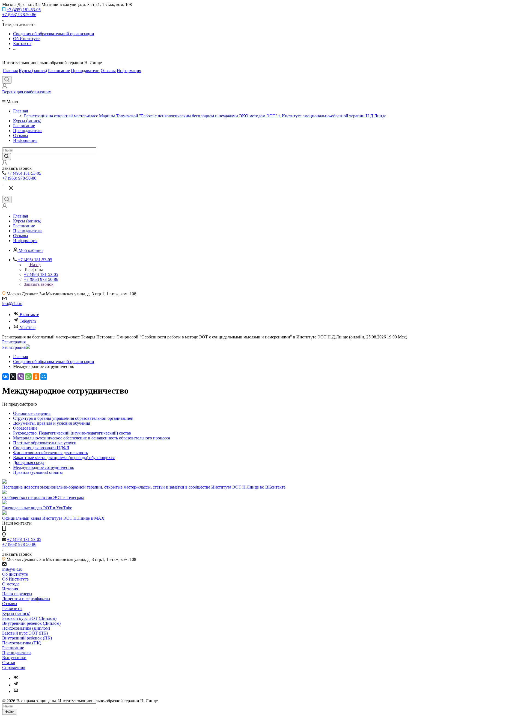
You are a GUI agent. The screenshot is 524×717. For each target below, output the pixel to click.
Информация (129, 70)
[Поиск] (6, 80)
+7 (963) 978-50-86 (19, 14)
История (10, 589)
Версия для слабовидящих (26, 92)
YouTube (27, 327)
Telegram (28, 321)
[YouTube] (16, 691)
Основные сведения (31, 413)
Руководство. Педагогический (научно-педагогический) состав (72, 433)
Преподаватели (85, 70)
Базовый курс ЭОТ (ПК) (25, 633)
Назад (35, 264)
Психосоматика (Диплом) (26, 628)
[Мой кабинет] (4, 87)
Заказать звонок (38, 284)
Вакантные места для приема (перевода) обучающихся (64, 457)
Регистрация (14, 342)
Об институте (15, 574)
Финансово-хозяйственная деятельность (50, 452)
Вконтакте (29, 314)
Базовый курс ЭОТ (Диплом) (29, 618)
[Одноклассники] (36, 376)
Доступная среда (28, 462)
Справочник (13, 667)
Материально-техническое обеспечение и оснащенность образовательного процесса (91, 438)
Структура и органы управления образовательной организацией (73, 418)
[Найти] (6, 156)
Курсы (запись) (33, 70)
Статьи (8, 662)
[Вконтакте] (16, 678)
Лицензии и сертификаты (26, 598)
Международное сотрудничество (43, 467)
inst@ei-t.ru (12, 303)
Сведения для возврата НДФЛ (41, 447)
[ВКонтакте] (5, 376)
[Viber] (20, 376)
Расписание (59, 70)
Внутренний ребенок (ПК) (27, 638)
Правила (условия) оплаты (38, 472)
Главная (10, 70)
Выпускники (14, 657)
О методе (10, 584)
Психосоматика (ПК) (21, 643)
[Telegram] (16, 685)
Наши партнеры (17, 593)
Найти (9, 712)
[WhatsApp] (28, 376)
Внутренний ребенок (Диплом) (31, 623)
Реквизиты (12, 608)
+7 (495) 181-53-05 (24, 9)
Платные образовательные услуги (44, 443)
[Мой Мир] (43, 376)
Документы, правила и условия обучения (51, 423)
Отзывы (108, 70)
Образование (25, 428)
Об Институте (15, 579)
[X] (13, 376)
